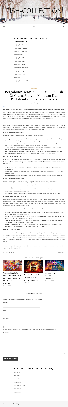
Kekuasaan (52, 246)
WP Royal (17, 404)
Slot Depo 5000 (23, 71)
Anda (5, 246)
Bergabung (18, 246)
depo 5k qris (17, 382)
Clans (24, 246)
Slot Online (22, 58)
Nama (5, 302)
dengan (45, 246)
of (9, 248)
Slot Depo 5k (23, 48)
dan (40, 246)
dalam (35, 246)
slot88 (21, 54)
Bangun (11, 246)
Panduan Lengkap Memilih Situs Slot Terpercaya (52, 275)
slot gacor (17, 372)
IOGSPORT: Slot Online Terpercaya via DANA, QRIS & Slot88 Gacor (32, 277)
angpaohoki (17, 392)
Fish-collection (34, 10)
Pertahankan (15, 248)
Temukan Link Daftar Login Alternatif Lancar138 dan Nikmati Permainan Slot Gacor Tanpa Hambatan (12, 278)
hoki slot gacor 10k (19, 385)
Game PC (34, 89)
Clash (30, 246)
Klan (5, 248)
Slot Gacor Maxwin (24, 45)
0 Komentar (61, 252)
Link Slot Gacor (23, 67)
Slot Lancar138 (23, 81)
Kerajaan (59, 246)
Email (5, 310)
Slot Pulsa (22, 74)
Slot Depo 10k (23, 51)
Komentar (6, 332)
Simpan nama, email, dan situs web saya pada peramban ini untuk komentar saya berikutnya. (29, 329)
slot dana (21, 77)
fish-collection (10, 252)
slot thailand (17, 389)
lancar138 (17, 379)
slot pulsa (17, 375)
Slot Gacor (22, 64)
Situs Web (6, 319)
